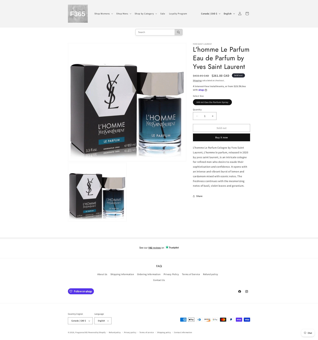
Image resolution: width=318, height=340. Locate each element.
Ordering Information (148, 274)
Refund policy (210, 274)
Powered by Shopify (97, 332)
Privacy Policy (171, 274)
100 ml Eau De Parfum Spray (214, 103)
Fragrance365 (81, 332)
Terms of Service (191, 274)
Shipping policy (164, 332)
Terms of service (146, 332)
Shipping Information (122, 274)
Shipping (197, 80)
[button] (103, 13)
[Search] (178, 32)
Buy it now (221, 137)
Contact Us (159, 280)
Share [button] (199, 196)
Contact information (183, 332)
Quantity (197, 109)
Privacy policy (130, 332)
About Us (102, 274)
